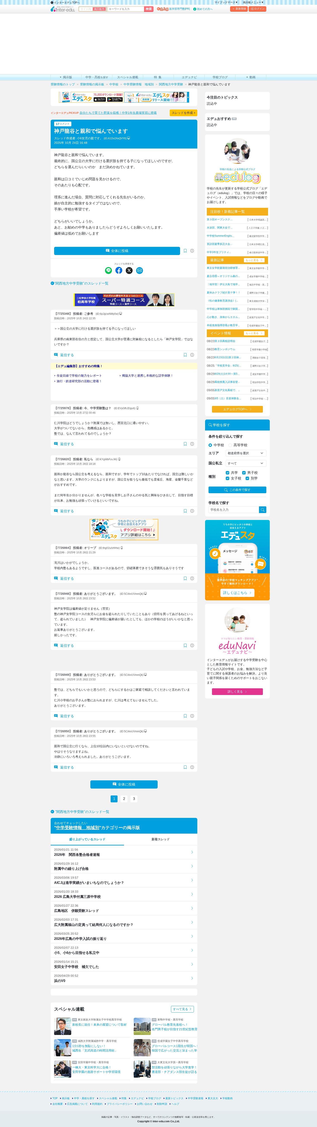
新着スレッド (161, 839)
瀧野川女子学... (259, 366)
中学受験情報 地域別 (77, 827)
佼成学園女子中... (257, 325)
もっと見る (252, 260)
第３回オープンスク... (219, 219)
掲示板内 (99, 9)
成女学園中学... (259, 374)
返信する (66, 355)
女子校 (236, 478)
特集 (124, 1098)
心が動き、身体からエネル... (223, 317)
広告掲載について (77, 1103)
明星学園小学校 (259, 349)
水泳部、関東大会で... (219, 227)
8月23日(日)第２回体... (228, 357)
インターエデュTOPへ (66, 2)
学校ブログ (154, 1098)
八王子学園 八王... (257, 228)
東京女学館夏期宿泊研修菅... (223, 267)
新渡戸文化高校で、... (227, 390)
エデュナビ (137, 1098)
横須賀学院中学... (257, 236)
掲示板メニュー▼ (253, 2)
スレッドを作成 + (183, 112)
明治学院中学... (259, 382)
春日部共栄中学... (257, 252)
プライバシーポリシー (120, 1103)
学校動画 (227, 1098)
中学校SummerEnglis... (220, 235)
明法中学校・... (259, 399)
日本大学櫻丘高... (257, 244)
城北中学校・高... (257, 284)
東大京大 (213, 1098)
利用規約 (97, 1103)
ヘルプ (175, 1103)
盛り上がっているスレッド (87, 839)
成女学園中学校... (257, 276)
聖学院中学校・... (257, 309)
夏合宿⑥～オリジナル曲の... (223, 276)
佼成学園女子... (259, 341)
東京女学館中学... (257, 268)
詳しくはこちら (235, 593)
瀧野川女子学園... (257, 293)
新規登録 (241, 8)
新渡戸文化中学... (257, 317)
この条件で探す (240, 489)
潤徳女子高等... (259, 358)
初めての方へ (205, 9)
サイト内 (86, 9)
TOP (55, 1098)
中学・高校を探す (84, 1098)
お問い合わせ (144, 1103)
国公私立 (215, 463)
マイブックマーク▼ (226, 2)
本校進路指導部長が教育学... (223, 325)
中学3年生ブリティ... (219, 252)
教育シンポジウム (225, 349)
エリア (214, 453)
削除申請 (162, 1103)
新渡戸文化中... (259, 390)
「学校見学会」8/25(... (228, 365)
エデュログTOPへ (235, 409)
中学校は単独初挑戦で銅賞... (223, 308)
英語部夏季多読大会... (219, 244)
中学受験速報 (195, 1098)
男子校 (252, 472)
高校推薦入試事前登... (227, 381)
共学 (234, 472)
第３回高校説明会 (225, 341)
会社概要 (57, 1103)
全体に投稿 (119, 251)
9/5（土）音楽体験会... (228, 398)
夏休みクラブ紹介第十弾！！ (223, 292)
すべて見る (181, 1009)
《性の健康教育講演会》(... (222, 300)
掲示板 (66, 1098)
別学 (254, 478)
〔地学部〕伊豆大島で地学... (223, 284)
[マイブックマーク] (185, 355)
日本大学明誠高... (257, 220)
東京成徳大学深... (257, 301)
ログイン (259, 8)
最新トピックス (174, 1098)
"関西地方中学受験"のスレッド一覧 (81, 283)
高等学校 (240, 445)
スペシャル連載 (108, 1098)
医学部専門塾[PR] (179, 8)
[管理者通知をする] (192, 251)
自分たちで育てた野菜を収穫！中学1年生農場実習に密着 (118, 112)
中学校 (219, 445)
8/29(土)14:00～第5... (227, 373)
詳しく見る (235, 691)
